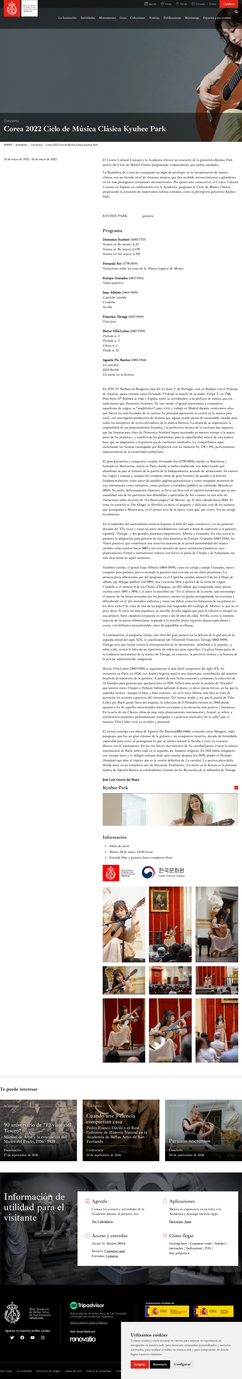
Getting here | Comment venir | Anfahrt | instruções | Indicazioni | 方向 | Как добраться (198, 1248)
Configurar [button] (182, 1364)
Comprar (112, 1256)
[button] (236, 12)
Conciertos (37, 145)
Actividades (22, 145)
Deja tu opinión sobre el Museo (88, 1322)
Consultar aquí (114, 1251)
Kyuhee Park (115, 787)
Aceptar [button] (140, 1364)
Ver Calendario (102, 1222)
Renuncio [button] (160, 1364)
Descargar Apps (180, 1222)
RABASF (8, 145)
